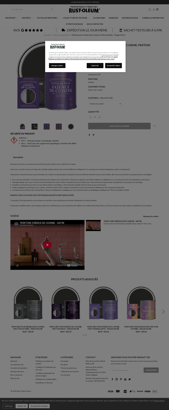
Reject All (95, 65)
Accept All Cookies (113, 65)
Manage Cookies (57, 65)
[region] (85, 56)
